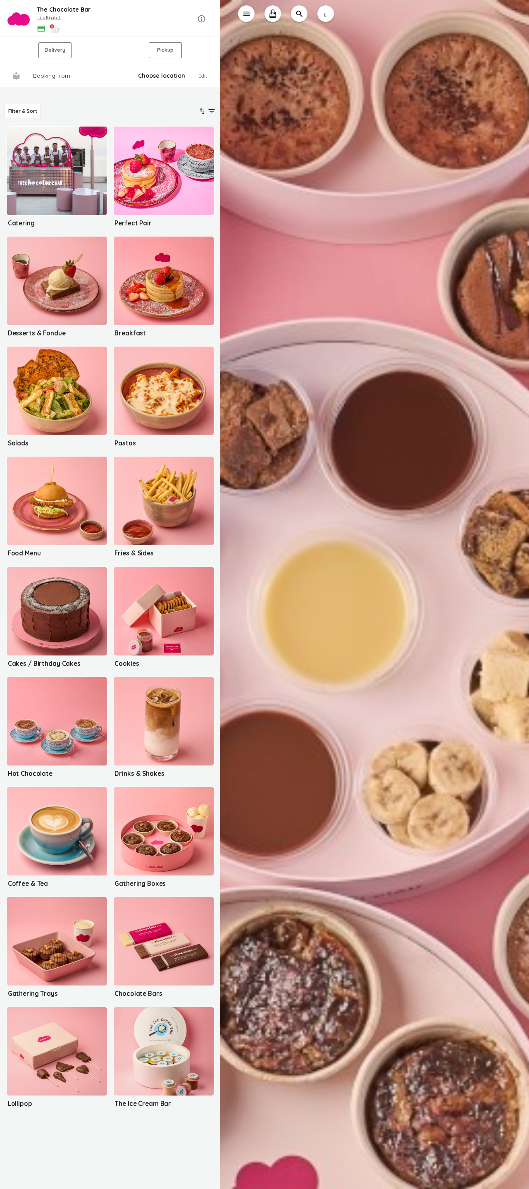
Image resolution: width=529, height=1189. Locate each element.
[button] (110, 18)
